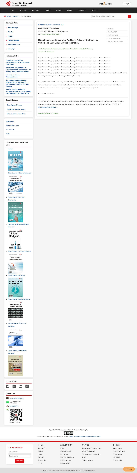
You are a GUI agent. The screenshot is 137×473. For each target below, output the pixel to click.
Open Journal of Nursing (16, 275)
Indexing (11, 49)
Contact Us (10, 130)
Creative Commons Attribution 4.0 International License (84, 436)
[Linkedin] (20, 386)
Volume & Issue (87, 460)
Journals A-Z (42, 448)
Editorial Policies (65, 451)
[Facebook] (14, 386)
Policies (116, 445)
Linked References (114, 38)
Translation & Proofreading (91, 454)
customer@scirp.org (17, 398)
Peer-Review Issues (67, 457)
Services (81, 10)
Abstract (110, 29)
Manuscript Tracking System (91, 448)
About (69, 10)
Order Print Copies (88, 451)
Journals (35, 10)
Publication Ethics (119, 451)
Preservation (117, 454)
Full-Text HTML (112, 35)
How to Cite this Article (115, 41)
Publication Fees (14, 44)
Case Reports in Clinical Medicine (19, 251)
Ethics (62, 448)
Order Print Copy (12, 126)
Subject (40, 451)
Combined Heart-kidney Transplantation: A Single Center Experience (18, 62)
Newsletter (10, 121)
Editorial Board (13, 40)
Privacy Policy (117, 460)
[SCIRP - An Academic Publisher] (19, 4)
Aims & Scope (13, 28)
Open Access (117, 448)
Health (10, 149)
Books (47, 10)
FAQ (8, 134)
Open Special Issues (14, 105)
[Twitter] (7, 386)
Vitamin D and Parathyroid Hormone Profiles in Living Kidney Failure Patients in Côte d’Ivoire (18, 91)
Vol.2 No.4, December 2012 (54, 24)
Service (85, 445)
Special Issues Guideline (16, 114)
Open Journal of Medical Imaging (19, 299)
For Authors (64, 454)
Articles (23, 10)
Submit (94, 10)
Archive (10, 36)
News (58, 10)
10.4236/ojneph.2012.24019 (50, 34)
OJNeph (41, 24)
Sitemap (41, 457)
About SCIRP (66, 445)
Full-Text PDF (112, 32)
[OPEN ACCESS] (105, 4)
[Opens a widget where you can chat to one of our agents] (129, 469)
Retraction (116, 457)
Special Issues (65, 463)
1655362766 (14, 406)
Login (127, 4)
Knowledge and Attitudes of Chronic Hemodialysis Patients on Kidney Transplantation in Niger (18, 69)
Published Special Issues (16, 109)
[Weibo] (27, 386)
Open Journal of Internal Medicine (19, 173)
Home (11, 10)
